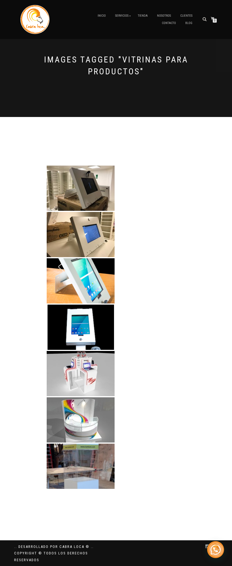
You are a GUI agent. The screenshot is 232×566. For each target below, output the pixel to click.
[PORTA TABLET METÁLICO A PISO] (81, 327)
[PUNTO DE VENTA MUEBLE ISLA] (81, 420)
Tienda (143, 16)
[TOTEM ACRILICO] (81, 466)
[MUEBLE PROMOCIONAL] (81, 373)
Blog (188, 23)
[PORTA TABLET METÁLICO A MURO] (81, 280)
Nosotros (164, 16)
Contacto (169, 23)
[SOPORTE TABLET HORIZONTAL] (81, 188)
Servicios (121, 16)
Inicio (102, 16)
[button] (215, 549)
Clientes (186, 16)
